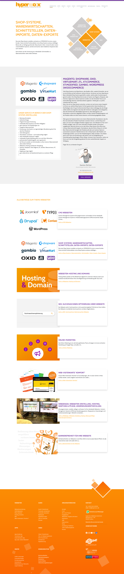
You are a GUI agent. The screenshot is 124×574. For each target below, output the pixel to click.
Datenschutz (65, 522)
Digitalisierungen (42, 516)
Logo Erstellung (19, 565)
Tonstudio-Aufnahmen (44, 511)
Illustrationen (18, 562)
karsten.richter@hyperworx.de (85, 172)
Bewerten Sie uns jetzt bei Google (94, 522)
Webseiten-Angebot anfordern (70, 516)
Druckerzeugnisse (19, 560)
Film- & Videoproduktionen (45, 536)
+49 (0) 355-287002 (93, 506)
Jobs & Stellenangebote (68, 527)
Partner (64, 529)
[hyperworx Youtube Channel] (92, 533)
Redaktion (41, 559)
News (63, 524)
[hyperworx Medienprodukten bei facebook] (87, 533)
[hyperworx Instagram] (89, 533)
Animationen (41, 539)
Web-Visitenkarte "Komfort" (22, 518)
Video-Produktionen (43, 534)
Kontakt (64, 509)
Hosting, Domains (19, 514)
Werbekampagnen (43, 557)
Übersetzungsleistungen (45, 562)
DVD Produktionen (43, 538)
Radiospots (41, 514)
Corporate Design (19, 558)
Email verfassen (86, 177)
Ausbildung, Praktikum (67, 525)
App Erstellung (18, 534)
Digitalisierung (42, 541)
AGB (63, 520)
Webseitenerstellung (20, 509)
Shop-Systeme (18, 513)
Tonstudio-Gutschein (43, 513)
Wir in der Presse (66, 513)
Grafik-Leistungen (19, 556)
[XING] (94, 533)
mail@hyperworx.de (94, 508)
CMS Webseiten (19, 511)
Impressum (65, 518)
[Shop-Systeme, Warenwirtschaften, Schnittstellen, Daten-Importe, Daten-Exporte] (38, 91)
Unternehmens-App (20, 538)
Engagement (65, 514)
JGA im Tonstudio (42, 518)
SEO (16, 516)
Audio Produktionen (43, 509)
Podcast (40, 520)
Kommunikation (42, 555)
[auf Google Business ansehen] (96, 533)
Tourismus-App (19, 536)
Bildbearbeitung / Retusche (21, 564)
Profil (63, 511)
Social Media (42, 561)
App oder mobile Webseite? (22, 539)
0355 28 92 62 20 (86, 170)
